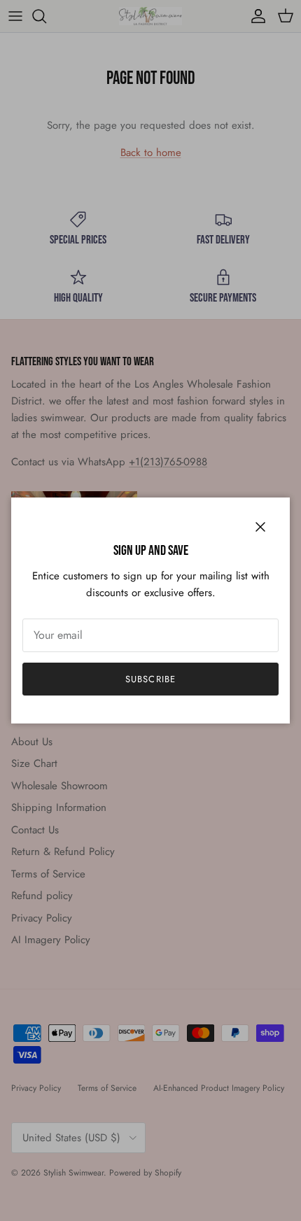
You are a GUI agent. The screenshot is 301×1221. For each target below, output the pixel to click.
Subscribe (150, 679)
